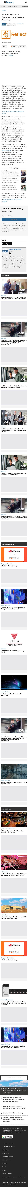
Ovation (10, 55)
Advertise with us (6, 1160)
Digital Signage (6, 244)
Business (4, 10)
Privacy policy (5, 1150)
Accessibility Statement (8, 1156)
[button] (2, 2)
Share (5, 46)
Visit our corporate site (14, 1132)
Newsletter (23, 46)
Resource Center (12, 6)
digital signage (6, 150)
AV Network (20, 23)
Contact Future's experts (8, 1146)
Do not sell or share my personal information (13, 1177)
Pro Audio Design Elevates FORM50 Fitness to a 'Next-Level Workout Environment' (14, 1099)
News (3, 24)
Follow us (15, 46)
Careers (4, 1170)
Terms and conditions (7, 1143)
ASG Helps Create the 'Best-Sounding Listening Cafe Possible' (14, 1107)
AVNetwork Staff (12, 23)
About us (4, 1163)
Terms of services (20, 223)
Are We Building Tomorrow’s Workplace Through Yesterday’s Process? (13, 1119)
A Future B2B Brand (7, 1173)
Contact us (4, 1167)
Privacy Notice (22, 225)
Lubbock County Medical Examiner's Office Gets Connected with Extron (14, 1091)
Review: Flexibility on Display (13, 1113)
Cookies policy (5, 1153)
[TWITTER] (10, 253)
